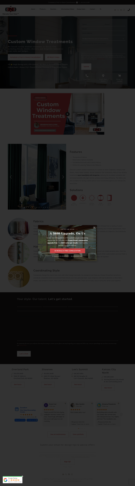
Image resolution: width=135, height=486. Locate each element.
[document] (67, 243)
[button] (94, 227)
